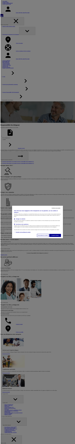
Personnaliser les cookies (43, 235)
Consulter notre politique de (23, 232)
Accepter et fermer (55, 235)
